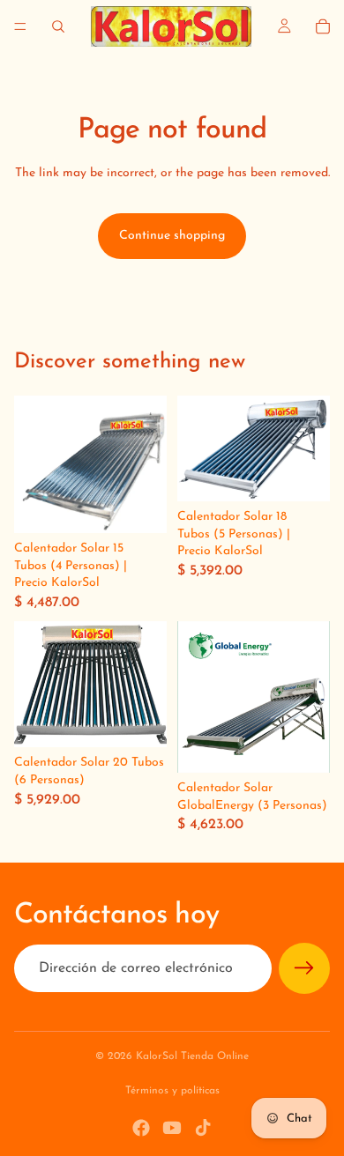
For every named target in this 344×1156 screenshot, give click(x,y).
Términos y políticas (172, 1091)
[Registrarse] (304, 968)
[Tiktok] (202, 1127)
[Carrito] (322, 26)
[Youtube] (172, 1127)
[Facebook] (141, 1127)
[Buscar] (58, 26)
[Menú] (20, 26)
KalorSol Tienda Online (192, 1056)
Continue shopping (172, 235)
